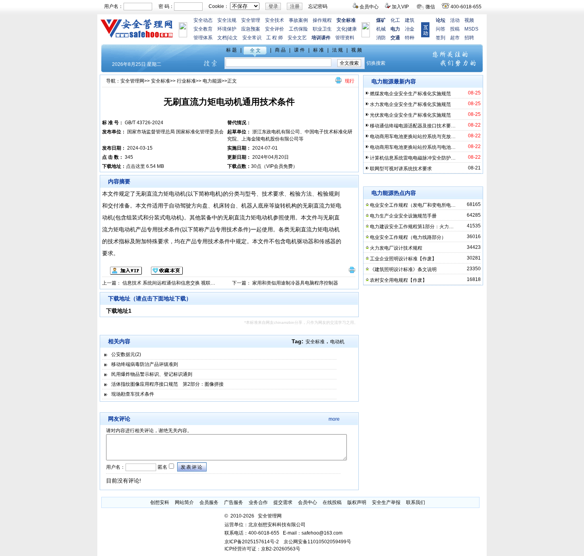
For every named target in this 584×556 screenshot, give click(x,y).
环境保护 (226, 29)
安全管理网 (132, 81)
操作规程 (322, 20)
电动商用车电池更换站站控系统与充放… (413, 136)
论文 (233, 37)
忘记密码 (317, 6)
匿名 (162, 467)
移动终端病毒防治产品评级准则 (144, 364)
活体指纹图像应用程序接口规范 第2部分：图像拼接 (167, 384)
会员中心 (369, 7)
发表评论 (192, 467)
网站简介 (184, 502)
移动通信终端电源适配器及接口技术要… (413, 126)
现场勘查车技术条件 (132, 394)
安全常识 (251, 37)
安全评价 (274, 29)
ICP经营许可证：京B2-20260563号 (262, 549)
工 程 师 (274, 37)
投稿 (455, 29)
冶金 (409, 29)
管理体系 (203, 37)
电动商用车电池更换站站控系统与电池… (413, 147)
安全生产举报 (386, 502)
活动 (455, 20)
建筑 (409, 20)
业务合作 (258, 502)
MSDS (471, 29)
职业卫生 (322, 29)
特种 (409, 37)
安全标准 (160, 81)
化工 (395, 20)
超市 (455, 37)
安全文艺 (297, 37)
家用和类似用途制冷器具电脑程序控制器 (295, 283)
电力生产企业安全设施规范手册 (403, 216)
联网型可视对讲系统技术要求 (401, 168)
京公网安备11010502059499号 (317, 541)
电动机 (337, 341)
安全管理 (250, 20)
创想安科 (159, 502)
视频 (469, 20)
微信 (430, 7)
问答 (440, 29)
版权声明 (356, 502)
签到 (440, 37)
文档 (222, 37)
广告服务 (233, 502)
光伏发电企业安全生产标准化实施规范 (410, 115)
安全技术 (274, 20)
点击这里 (135, 166)
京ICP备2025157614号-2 (251, 541)
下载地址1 (118, 311)
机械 (381, 29)
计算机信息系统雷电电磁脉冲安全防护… (413, 158)
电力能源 (212, 81)
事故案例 (298, 20)
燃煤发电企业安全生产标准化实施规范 (410, 93)
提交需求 (282, 502)
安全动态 (203, 20)
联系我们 (415, 502)
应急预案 (250, 29)
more (334, 419)
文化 (341, 29)
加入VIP (400, 7)
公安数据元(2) (126, 354)
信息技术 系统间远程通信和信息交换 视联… (168, 283)
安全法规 (226, 20)
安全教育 (203, 29)
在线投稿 (332, 502)
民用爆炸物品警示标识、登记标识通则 (151, 374)
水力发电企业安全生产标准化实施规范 (410, 104)
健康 (352, 29)
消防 (381, 37)
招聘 (469, 37)
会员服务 (209, 502)
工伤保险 (298, 29)
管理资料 (344, 37)
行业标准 (186, 81)
